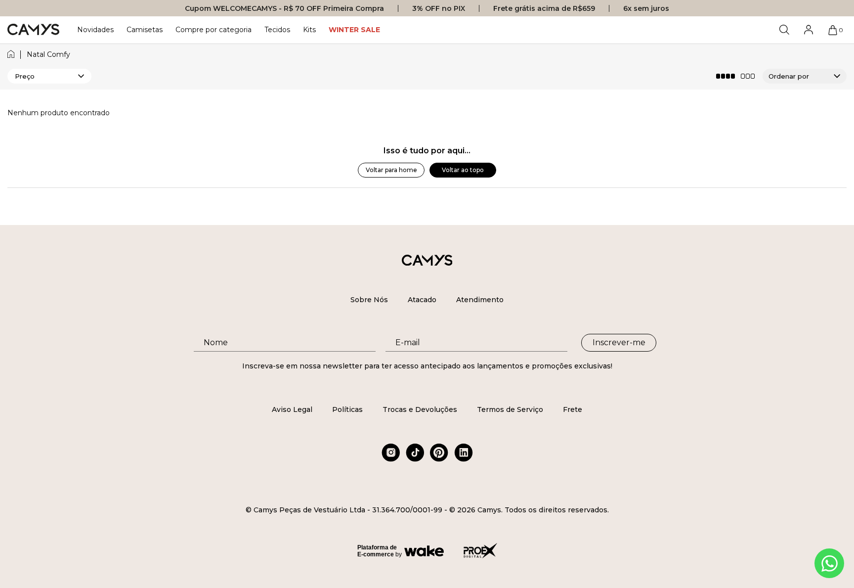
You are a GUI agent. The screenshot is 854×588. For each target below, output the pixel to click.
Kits (309, 29)
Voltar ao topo (463, 170)
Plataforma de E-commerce (377, 551)
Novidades (95, 29)
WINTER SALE (354, 29)
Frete (572, 409)
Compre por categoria (213, 29)
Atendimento (480, 299)
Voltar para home (391, 170)
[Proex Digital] (480, 550)
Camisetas (145, 29)
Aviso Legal (292, 409)
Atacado (422, 299)
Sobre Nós (369, 299)
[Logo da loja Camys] (33, 30)
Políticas (347, 409)
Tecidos (277, 29)
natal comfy (48, 54)
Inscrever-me (619, 342)
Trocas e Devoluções (420, 409)
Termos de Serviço (510, 409)
